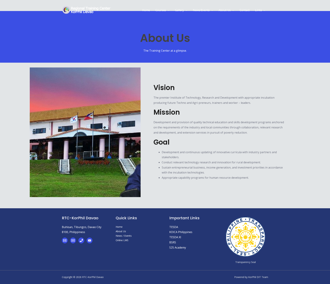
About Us (121, 231)
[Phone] (81, 240)
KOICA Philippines (180, 232)
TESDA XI (175, 237)
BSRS (172, 242)
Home (119, 226)
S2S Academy (177, 247)
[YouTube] (89, 240)
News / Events (124, 235)
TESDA (173, 227)
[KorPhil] (65, 240)
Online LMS (122, 240)
